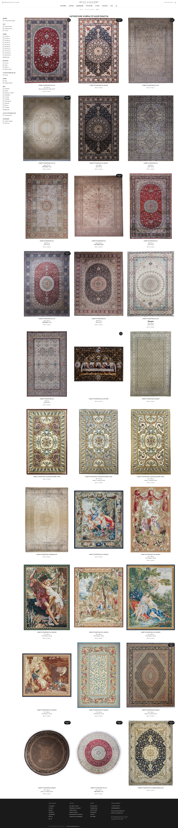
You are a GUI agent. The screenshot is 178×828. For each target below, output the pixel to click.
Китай (97, 9)
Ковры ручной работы (89, 9)
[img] (89, 2)
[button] (118, 811)
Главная (81, 9)
